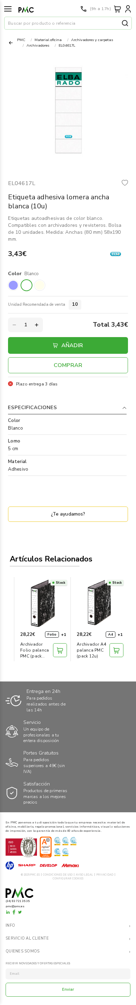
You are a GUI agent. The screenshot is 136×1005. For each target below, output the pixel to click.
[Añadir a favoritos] (125, 183)
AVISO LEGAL (84, 875)
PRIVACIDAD (104, 875)
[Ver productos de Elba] (116, 254)
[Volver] (11, 43)
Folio (51, 634)
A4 (110, 634)
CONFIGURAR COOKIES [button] (68, 878)
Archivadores (38, 45)
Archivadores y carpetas (92, 39)
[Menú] (8, 9)
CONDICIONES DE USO (58, 875)
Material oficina (48, 39)
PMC (21, 39)
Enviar (68, 989)
